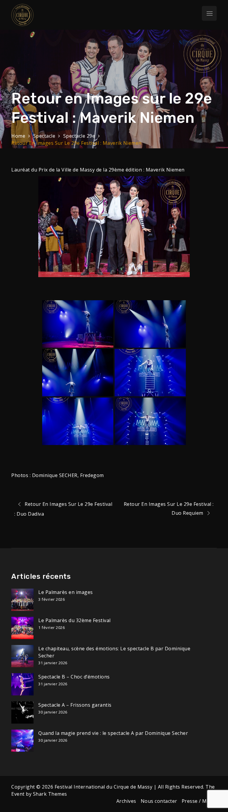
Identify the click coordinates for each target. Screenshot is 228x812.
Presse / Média (199, 801)
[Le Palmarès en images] (22, 600)
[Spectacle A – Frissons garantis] (22, 712)
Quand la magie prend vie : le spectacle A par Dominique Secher (113, 733)
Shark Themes (50, 794)
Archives (126, 801)
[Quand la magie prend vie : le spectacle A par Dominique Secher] (22, 741)
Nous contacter (159, 801)
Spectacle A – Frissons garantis (75, 705)
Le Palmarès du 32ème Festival (74, 620)
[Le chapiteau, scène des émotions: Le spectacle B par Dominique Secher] (22, 656)
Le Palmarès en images (65, 592)
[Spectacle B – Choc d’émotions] (22, 684)
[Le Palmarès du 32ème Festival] (22, 628)
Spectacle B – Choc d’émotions (74, 676)
